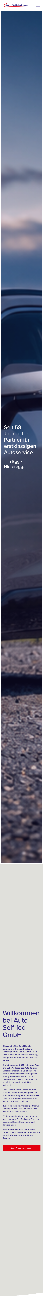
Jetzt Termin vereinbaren (21, 1148)
